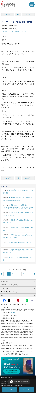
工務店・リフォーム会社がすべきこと (13, 31)
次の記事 (28, 14)
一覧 (18, 14)
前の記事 (8, 14)
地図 (14, 312)
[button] (19, 381)
